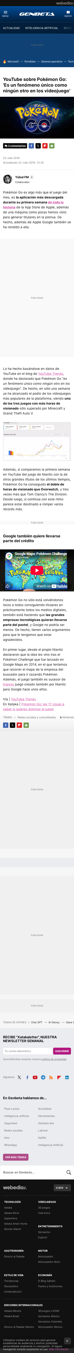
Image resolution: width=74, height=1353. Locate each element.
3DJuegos (44, 1207)
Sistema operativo (51, 61)
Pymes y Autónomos (50, 1286)
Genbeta (37, 14)
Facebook (31, 145)
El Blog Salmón (46, 1280)
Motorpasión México (50, 1326)
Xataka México (12, 1310)
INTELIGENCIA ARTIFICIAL (41, 28)
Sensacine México (49, 1316)
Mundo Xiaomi (12, 1228)
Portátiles (30, 61)
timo (6, 1137)
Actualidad (44, 1108)
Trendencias (11, 1280)
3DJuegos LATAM (48, 1310)
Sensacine (44, 1232)
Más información (59, 1349)
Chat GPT (37, 1022)
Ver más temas (15, 1157)
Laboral (42, 1130)
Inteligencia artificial (16, 1116)
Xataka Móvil (11, 1212)
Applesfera (10, 1218)
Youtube (35, 1077)
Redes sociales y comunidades (37, 717)
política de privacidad (54, 1059)
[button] (24, 177)
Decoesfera (11, 1286)
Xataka (8, 1207)
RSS (51, 1077)
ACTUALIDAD (11, 28)
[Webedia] (65, 3)
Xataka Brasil (11, 1316)
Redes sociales (13, 1130)
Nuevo (68, 16)
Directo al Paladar (14, 1256)
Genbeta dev (46, 1123)
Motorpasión (45, 1256)
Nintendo (68, 717)
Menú (5, 16)
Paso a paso (11, 1108)
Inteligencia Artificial (50, 1145)
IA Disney (54, 1022)
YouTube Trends (50, 374)
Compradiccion (13, 1291)
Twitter (38, 145)
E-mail (51, 145)
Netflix (42, 1137)
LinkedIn (67, 1077)
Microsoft (13, 61)
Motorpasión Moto (49, 1261)
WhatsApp (10, 1145)
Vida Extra (44, 1212)
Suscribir (62, 1051)
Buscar (68, 1172)
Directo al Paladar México (19, 1326)
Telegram (43, 1077)
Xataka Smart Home (15, 1223)
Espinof (42, 1237)
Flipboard (45, 145)
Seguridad (10, 1123)
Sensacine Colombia (50, 1321)
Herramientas (46, 1116)
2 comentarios (17, 145)
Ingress (8, 684)
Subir (59, 1187)
